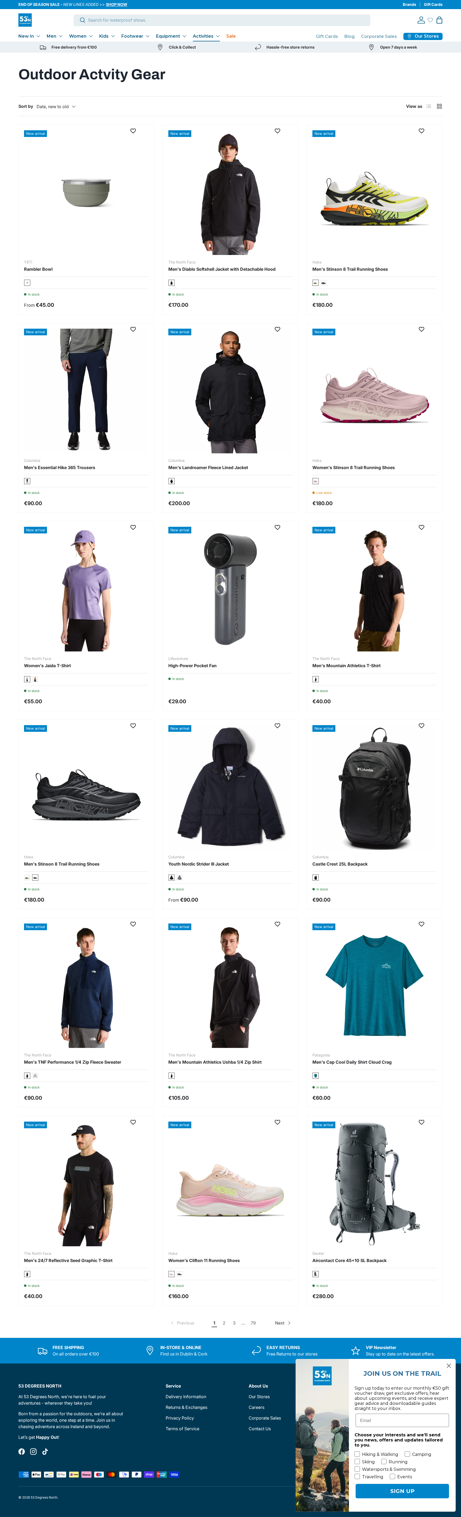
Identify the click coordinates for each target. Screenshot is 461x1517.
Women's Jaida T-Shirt (47, 665)
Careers (256, 1407)
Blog (349, 36)
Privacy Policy (180, 1418)
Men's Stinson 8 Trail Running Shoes (350, 269)
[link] (182, 1323)
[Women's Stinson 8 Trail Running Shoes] (374, 391)
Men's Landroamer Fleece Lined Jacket (208, 467)
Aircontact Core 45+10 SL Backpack (349, 1260)
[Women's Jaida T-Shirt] (86, 589)
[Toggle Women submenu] (91, 36)
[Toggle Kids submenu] (113, 36)
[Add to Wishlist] (134, 131)
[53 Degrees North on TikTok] (45, 1451)
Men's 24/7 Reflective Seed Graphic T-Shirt (68, 1260)
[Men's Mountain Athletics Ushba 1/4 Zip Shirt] (230, 985)
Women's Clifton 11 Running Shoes (204, 1260)
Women (77, 36)
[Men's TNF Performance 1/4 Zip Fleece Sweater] (86, 985)
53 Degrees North (44, 1497)
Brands (409, 4)
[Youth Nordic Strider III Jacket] (230, 787)
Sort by (25, 106)
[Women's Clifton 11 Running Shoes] (230, 1184)
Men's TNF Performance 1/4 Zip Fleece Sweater (72, 1062)
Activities (203, 36)
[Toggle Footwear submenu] (147, 36)
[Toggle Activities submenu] (217, 36)
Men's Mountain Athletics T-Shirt (346, 665)
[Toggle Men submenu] (60, 36)
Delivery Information (186, 1396)
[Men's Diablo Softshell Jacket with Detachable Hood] (230, 192)
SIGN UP (402, 1491)
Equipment (168, 36)
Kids (104, 36)
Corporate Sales (379, 36)
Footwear (132, 36)
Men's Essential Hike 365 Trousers (59, 467)
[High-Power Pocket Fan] (230, 589)
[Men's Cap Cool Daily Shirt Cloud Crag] (374, 985)
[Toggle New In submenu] (38, 36)
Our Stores (259, 1396)
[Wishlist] (430, 20)
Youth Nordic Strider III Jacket (198, 864)
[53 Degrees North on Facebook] (21, 1451)
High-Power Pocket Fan (192, 665)
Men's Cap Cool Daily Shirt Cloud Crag (352, 1062)
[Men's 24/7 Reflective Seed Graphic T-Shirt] (86, 1184)
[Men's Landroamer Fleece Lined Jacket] (230, 391)
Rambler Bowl (38, 269)
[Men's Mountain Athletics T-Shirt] (374, 589)
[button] (439, 20)
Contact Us (260, 1428)
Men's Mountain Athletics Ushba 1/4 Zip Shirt (215, 1062)
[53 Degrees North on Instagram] (33, 1451)
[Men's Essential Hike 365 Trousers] (86, 391)
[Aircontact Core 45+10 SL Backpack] (374, 1184)
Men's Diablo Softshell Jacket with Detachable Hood (222, 269)
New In (26, 36)
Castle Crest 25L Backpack (340, 864)
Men (51, 36)
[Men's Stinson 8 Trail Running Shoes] (374, 192)
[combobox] (222, 20)
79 (253, 1323)
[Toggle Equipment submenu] (184, 36)
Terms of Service (182, 1428)
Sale (231, 36)
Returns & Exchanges (186, 1407)
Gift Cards (433, 4)
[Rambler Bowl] (86, 192)
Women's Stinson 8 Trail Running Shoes (353, 467)
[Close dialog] (449, 1365)
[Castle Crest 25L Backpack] (374, 787)
